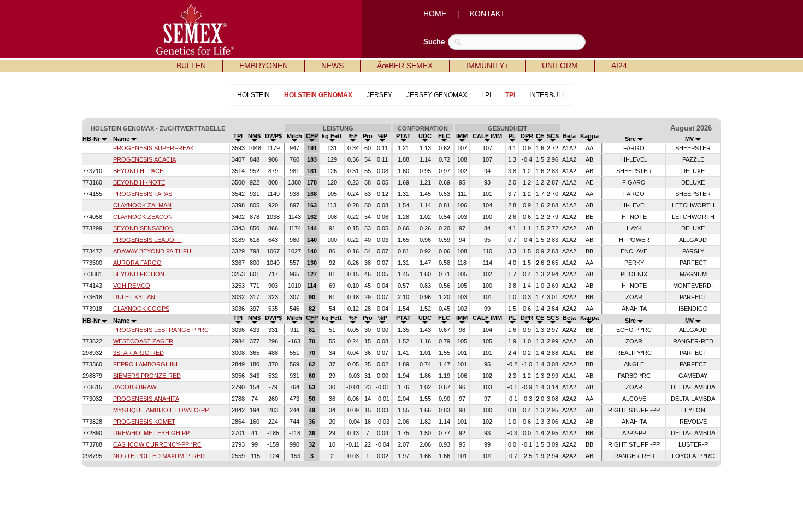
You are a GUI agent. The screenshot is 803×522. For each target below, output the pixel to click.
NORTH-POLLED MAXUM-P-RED (159, 456)
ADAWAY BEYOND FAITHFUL (153, 251)
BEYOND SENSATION (143, 228)
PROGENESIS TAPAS (142, 194)
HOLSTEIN (253, 95)
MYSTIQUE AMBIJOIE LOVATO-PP (161, 410)
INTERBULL (547, 95)
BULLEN (191, 65)
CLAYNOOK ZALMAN (142, 205)
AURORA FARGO (137, 262)
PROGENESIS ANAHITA (146, 398)
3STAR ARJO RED (138, 352)
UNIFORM (560, 65)
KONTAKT (487, 13)
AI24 (619, 65)
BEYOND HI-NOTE (139, 182)
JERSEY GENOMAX (436, 95)
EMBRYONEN (263, 65)
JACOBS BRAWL (136, 387)
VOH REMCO (131, 285)
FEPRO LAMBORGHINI (145, 364)
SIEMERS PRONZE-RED (147, 375)
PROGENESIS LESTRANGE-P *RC (161, 330)
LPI (486, 95)
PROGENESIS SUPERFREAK (153, 148)
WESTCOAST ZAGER (143, 341)
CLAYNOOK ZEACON (143, 216)
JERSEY (379, 95)
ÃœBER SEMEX (405, 65)
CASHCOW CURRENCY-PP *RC (157, 444)
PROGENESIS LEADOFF (147, 239)
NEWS (332, 65)
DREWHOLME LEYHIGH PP (151, 433)
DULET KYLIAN (134, 297)
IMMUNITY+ (487, 65)
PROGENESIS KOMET (144, 421)
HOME (434, 13)
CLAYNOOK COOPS (141, 308)
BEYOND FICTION (138, 274)
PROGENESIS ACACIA (144, 159)
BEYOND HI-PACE (138, 171)
